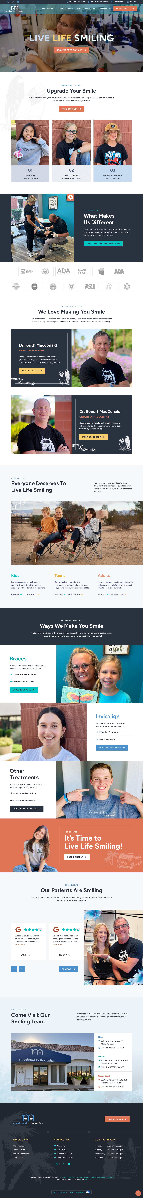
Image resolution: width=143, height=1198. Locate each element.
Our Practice (18, 1146)
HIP (85, 1179)
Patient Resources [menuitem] (85, 9)
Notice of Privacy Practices (86, 1177)
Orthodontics (19, 1150)
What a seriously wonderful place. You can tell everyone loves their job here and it (27, 940)
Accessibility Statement (105, 1177)
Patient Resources (21, 1153)
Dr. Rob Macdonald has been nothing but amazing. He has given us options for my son (65, 940)
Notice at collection (60, 1192)
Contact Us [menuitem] (103, 9)
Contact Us (18, 1157)
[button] (70, 197)
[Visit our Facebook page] (8, 2)
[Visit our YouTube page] (18, 2)
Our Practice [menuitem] (47, 9)
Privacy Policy (71, 1177)
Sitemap (62, 1177)
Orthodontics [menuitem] (65, 9)
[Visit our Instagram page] (13, 2)
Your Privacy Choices (77, 1192)
